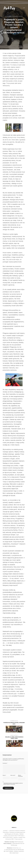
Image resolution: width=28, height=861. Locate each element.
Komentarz (5, 763)
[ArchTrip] (9, 8)
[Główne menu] (24, 8)
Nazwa (4, 775)
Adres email (12, 775)
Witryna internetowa (20, 776)
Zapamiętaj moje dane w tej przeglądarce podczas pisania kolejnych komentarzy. (13, 784)
